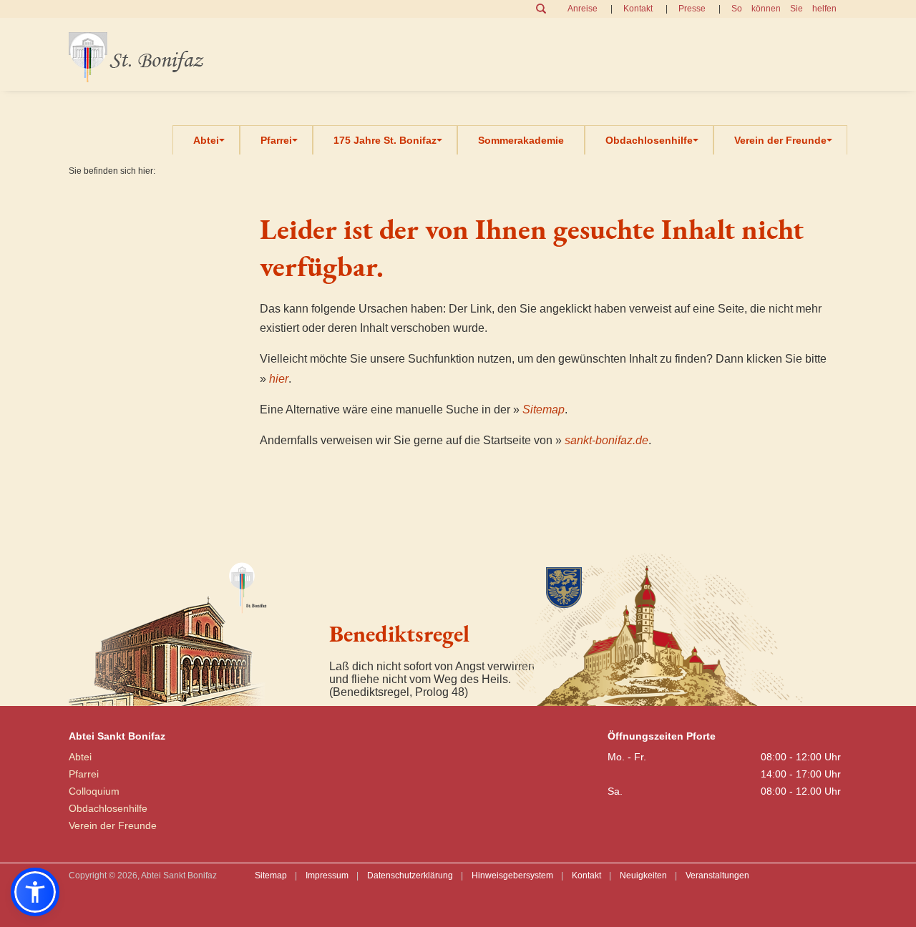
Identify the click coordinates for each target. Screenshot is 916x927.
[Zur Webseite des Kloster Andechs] (661, 627)
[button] (35, 892)
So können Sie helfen (784, 9)
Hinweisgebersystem (512, 875)
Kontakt (638, 9)
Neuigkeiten (643, 875)
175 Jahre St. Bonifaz (385, 140)
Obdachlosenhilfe (649, 140)
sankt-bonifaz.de (606, 440)
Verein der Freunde (780, 140)
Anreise (582, 9)
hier (278, 379)
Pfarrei (276, 140)
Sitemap (543, 409)
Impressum (327, 875)
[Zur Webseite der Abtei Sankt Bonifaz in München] (193, 627)
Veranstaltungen (717, 875)
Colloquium (94, 791)
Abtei (206, 140)
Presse (692, 9)
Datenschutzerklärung (410, 875)
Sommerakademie (521, 140)
